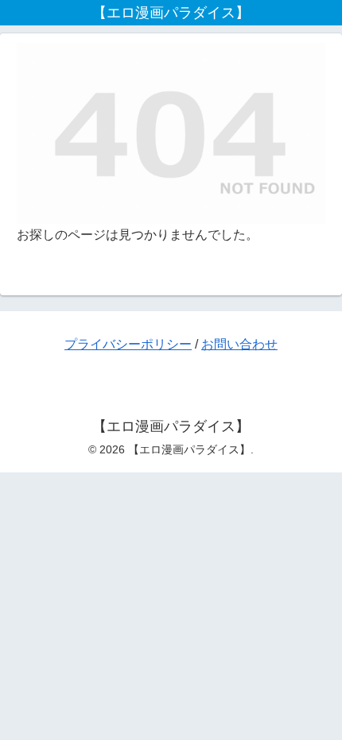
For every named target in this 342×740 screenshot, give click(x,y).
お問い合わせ (239, 344)
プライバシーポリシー (128, 344)
